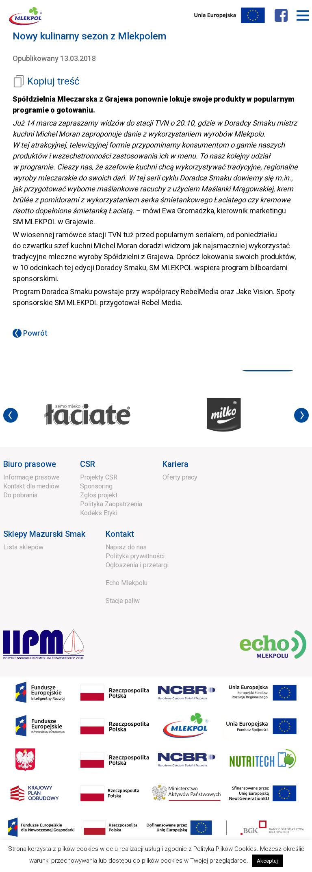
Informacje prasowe (31, 477)
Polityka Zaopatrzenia (111, 504)
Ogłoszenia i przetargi (137, 565)
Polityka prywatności (135, 556)
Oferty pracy (179, 477)
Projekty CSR (98, 477)
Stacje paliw (123, 601)
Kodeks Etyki (98, 513)
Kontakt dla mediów (31, 486)
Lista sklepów (23, 547)
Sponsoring (96, 486)
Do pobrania (20, 495)
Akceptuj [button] (267, 861)
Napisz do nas (126, 547)
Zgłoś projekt (98, 495)
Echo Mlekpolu (126, 583)
